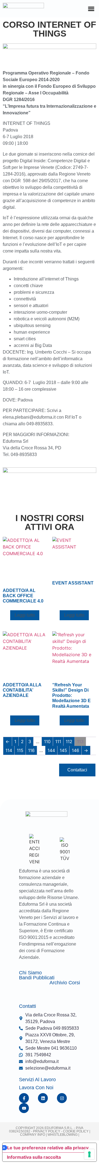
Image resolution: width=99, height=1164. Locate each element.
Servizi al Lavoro (37, 1079)
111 (58, 741)
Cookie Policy (75, 1131)
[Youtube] (24, 1108)
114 (9, 750)
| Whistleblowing (62, 1135)
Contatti (27, 1006)
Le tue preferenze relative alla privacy (48, 1147)
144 (51, 750)
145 (63, 750)
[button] (91, 9)
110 (47, 741)
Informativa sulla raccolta (34, 1157)
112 (69, 741)
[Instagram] (62, 1098)
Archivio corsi (65, 982)
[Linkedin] (43, 1098)
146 (75, 750)
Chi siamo (30, 972)
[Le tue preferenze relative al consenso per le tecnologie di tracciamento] (89, 1154)
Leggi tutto (25, 615)
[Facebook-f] (24, 1098)
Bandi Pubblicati (36, 977)
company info (33, 1135)
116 (31, 750)
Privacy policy (46, 1131)
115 (20, 750)
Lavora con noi (36, 1087)
